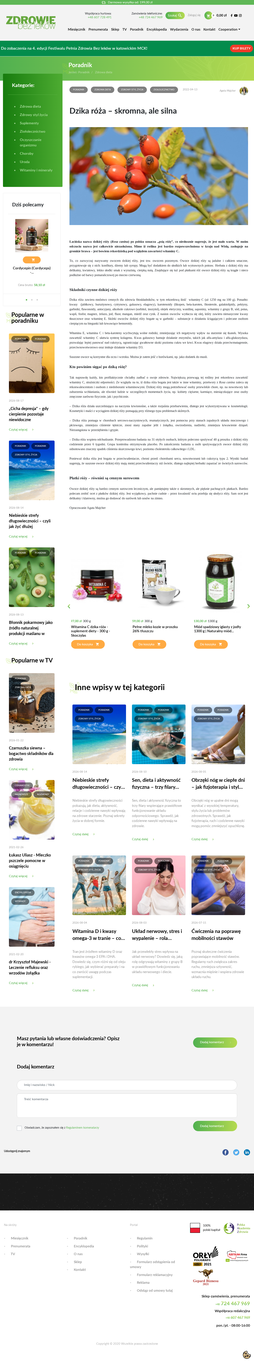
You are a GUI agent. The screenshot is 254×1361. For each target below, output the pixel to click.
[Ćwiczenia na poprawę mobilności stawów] (218, 885)
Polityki (142, 1246)
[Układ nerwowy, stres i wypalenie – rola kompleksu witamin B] (159, 885)
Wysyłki (143, 1254)
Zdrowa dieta (23, 687)
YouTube (236, 15)
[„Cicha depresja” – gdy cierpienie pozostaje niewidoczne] (32, 363)
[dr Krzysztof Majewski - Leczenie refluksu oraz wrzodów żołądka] (32, 916)
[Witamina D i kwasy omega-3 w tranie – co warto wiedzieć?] (99, 885)
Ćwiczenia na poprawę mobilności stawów (216, 935)
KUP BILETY (241, 48)
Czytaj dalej (80, 834)
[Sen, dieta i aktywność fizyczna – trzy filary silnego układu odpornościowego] (159, 734)
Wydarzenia (179, 29)
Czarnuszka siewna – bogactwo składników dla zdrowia (31, 753)
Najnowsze (21, 794)
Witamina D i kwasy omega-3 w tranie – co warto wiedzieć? (96, 935)
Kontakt (209, 29)
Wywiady (20, 901)
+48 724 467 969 (151, 17)
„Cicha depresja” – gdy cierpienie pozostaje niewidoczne (29, 414)
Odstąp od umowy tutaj (155, 1290)
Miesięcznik (76, 29)
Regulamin (145, 1238)
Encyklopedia (157, 29)
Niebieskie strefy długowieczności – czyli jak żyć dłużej (30, 521)
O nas (195, 29)
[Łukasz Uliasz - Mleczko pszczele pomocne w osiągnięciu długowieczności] (32, 809)
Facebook (231, 15)
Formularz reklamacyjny (155, 1275)
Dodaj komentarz (212, 1042)
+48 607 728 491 (100, 17)
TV (124, 29)
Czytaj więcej (18, 429)
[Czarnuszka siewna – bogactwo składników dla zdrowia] (32, 702)
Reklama (143, 1282)
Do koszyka (85, 644)
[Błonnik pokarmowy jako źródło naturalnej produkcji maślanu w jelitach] (32, 577)
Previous (68, 608)
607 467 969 (238, 1317)
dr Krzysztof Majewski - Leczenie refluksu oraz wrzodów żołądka (30, 967)
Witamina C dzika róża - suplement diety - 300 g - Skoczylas (90, 631)
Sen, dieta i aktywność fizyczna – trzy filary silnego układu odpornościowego (156, 784)
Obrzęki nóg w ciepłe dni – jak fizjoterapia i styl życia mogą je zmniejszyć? (218, 784)
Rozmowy (43, 794)
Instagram (240, 15)
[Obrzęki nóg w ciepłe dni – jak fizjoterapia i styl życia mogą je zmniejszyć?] (218, 734)
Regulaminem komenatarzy (82, 1127)
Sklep (115, 29)
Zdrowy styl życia (26, 455)
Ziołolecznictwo (164, 90)
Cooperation (228, 29)
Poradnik (136, 29)
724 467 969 (233, 1303)
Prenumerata (98, 29)
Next (248, 608)
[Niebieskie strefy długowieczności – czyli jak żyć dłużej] (32, 470)
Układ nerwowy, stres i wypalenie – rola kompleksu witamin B (157, 935)
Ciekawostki (22, 785)
